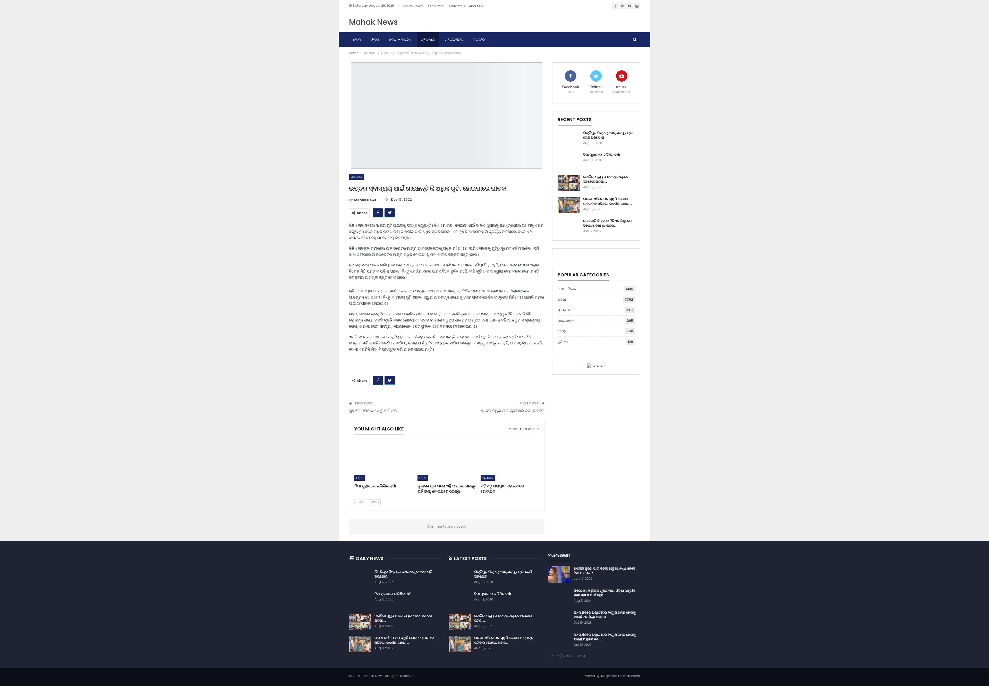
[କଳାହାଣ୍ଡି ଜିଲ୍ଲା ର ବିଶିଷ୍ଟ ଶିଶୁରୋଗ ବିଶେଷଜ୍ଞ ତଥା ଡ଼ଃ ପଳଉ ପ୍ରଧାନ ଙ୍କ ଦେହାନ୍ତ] (569, 227)
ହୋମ (357, 39)
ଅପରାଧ (563, 331)
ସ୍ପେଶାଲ (428, 39)
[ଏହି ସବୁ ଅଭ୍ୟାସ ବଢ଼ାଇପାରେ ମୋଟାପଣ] (510, 460)
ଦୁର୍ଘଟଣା (563, 341)
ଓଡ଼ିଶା (375, 39)
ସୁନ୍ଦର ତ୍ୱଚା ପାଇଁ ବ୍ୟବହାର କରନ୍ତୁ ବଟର (512, 410)
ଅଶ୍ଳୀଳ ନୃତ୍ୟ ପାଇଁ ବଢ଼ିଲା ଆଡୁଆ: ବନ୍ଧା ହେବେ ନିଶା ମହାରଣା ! (604, 570)
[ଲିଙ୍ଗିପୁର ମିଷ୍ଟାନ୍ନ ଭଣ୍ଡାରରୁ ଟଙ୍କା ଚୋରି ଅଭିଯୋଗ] (569, 139)
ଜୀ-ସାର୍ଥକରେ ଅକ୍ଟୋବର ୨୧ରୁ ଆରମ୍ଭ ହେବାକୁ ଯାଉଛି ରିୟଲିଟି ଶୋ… (605, 637)
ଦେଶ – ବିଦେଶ (400, 39)
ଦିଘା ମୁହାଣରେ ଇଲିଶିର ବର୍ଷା (601, 154)
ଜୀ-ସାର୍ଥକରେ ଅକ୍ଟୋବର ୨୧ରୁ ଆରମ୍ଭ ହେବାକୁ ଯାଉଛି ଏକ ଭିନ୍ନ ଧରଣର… (605, 615)
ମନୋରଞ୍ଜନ (454, 39)
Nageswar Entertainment (620, 676)
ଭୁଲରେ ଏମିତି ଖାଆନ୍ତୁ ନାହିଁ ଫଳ (373, 410)
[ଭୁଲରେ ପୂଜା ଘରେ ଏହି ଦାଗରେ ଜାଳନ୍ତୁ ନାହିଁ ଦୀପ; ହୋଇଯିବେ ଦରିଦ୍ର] (446, 460)
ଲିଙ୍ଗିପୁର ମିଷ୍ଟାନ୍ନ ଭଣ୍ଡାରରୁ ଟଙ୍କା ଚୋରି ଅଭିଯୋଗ (608, 135)
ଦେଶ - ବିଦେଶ (567, 288)
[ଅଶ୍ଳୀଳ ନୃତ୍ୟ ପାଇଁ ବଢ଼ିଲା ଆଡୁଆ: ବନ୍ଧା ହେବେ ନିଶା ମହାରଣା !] (559, 574)
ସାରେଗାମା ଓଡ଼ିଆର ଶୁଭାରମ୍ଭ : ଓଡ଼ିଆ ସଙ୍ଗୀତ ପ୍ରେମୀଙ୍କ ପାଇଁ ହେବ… (604, 593)
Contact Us (456, 6)
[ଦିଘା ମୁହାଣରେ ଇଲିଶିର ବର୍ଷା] (383, 460)
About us (476, 6)
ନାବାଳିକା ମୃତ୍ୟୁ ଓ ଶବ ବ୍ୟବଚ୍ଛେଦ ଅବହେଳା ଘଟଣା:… (605, 179)
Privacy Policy (412, 6)
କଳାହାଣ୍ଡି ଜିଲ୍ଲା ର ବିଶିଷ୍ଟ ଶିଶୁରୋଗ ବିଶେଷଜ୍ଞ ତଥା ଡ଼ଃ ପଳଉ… (607, 223)
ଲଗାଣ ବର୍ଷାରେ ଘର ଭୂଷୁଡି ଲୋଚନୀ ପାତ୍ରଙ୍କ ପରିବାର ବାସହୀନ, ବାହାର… (607, 201)
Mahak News (373, 22)
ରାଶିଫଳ (479, 39)
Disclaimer (435, 6)
